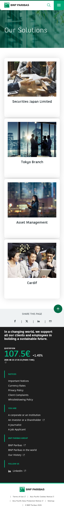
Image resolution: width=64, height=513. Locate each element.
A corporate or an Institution (24, 415)
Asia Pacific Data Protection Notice (26, 501)
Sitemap (51, 501)
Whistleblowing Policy (20, 399)
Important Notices (18, 380)
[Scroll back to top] (58, 309)
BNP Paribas (15, 445)
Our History (15, 454)
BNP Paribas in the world (22, 450)
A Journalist (14, 424)
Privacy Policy (15, 390)
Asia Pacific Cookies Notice (41, 496)
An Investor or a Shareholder (25, 420)
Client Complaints (18, 395)
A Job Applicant (17, 429)
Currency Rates (17, 385)
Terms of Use (18, 496)
